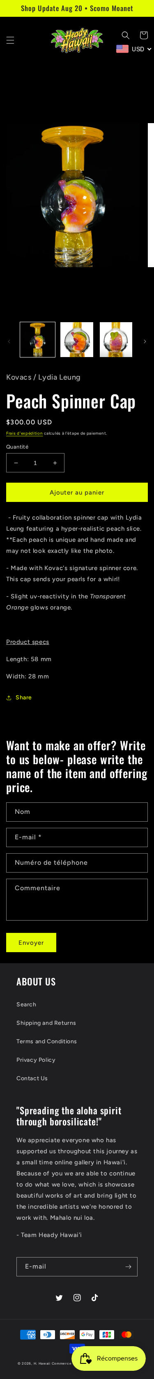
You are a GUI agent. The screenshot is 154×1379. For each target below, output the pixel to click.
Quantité (17, 447)
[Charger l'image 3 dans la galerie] (116, 339)
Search (26, 1004)
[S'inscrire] (128, 1266)
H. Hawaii (42, 1363)
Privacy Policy (35, 1059)
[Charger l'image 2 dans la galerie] (76, 339)
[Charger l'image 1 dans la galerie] (37, 339)
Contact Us (32, 1078)
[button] (10, 40)
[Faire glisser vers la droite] (145, 341)
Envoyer (31, 942)
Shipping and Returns (46, 1022)
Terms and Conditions (46, 1041)
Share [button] (24, 697)
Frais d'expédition (24, 433)
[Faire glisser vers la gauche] (9, 341)
